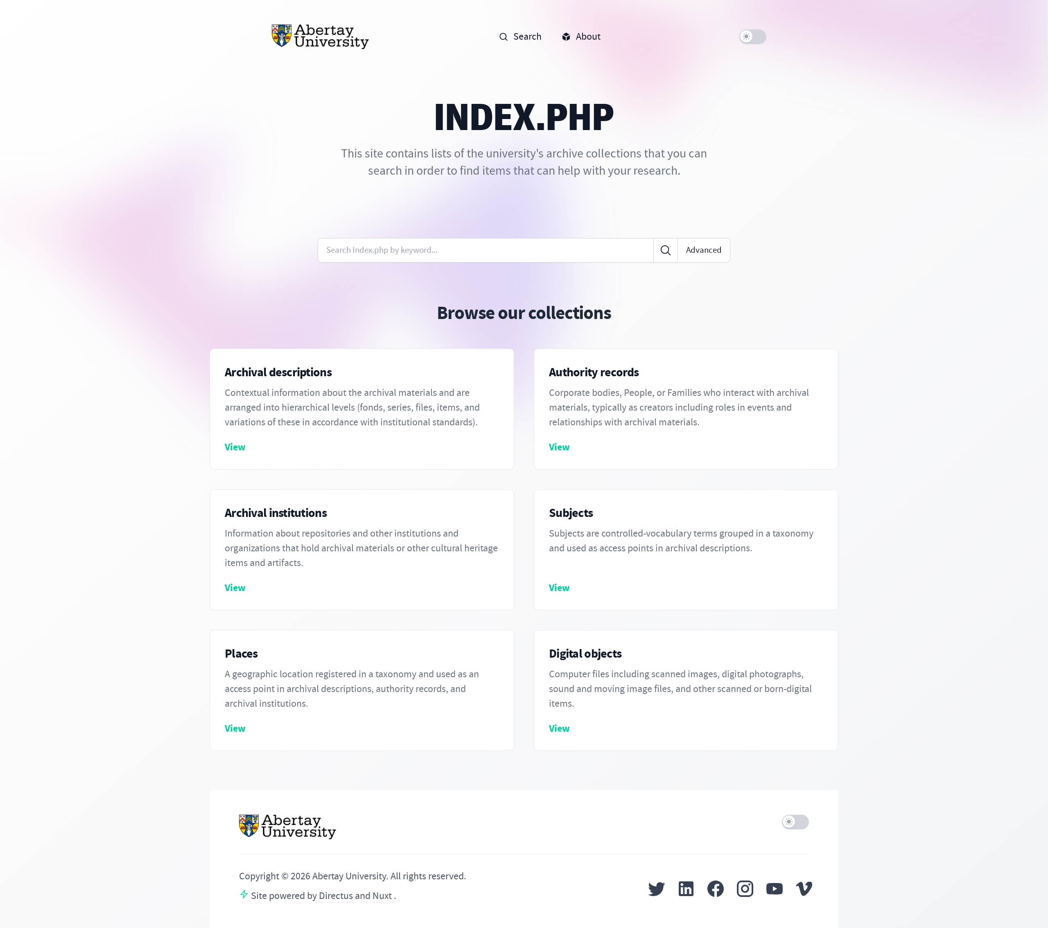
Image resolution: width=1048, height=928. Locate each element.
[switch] (752, 36)
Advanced (704, 250)
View (235, 447)
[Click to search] (665, 250)
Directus (337, 896)
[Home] (321, 37)
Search (527, 36)
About (588, 36)
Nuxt (383, 896)
